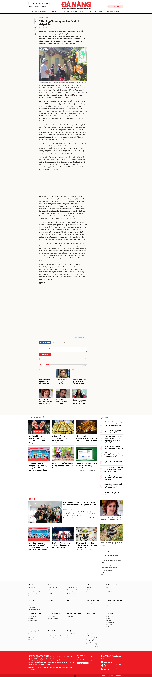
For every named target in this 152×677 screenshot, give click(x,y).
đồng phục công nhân (112, 555)
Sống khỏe (31, 605)
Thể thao (80, 11)
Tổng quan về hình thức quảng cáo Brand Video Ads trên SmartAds (86, 545)
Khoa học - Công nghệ (96, 11)
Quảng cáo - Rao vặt (92, 613)
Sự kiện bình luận (72, 631)
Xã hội (39, 11)
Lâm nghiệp (31, 637)
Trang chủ (41, 17)
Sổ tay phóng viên (71, 637)
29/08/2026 (33, 6)
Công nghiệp (70, 591)
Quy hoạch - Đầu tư (72, 587)
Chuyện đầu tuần (71, 633)
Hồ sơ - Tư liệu (109, 603)
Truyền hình (109, 613)
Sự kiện (88, 591)
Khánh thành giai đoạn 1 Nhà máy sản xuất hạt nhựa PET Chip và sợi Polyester (113, 485)
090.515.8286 (120, 6)
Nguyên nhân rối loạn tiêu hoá (114, 551)
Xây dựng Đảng (32, 587)
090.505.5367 (113, 6)
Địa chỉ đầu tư (51, 633)
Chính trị (34, 11)
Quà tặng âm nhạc (91, 642)
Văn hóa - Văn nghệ (63, 11)
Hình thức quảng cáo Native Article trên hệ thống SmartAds (86, 465)
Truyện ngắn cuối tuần (91, 637)
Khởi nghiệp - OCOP (72, 589)
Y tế (71, 11)
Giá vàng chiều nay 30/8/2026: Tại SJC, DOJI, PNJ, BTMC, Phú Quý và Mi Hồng (38, 439)
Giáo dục (54, 11)
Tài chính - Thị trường (72, 593)
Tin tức (88, 635)
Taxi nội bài (107, 565)
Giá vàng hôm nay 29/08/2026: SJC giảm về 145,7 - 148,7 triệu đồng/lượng (61, 439)
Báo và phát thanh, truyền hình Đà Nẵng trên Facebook (113, 665)
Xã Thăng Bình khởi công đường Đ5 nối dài (112, 493)
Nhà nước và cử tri (32, 593)
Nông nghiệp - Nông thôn (35, 631)
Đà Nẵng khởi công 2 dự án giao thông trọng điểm (112, 431)
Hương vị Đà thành (110, 622)
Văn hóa (108, 596)
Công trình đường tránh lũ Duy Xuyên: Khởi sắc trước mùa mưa (113, 447)
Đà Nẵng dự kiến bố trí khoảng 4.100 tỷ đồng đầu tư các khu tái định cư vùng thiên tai (113, 469)
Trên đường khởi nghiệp (92, 646)
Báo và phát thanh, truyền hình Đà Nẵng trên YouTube (113, 668)
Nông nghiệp (31, 633)
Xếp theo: (71, 359)
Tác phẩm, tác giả (110, 591)
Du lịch (49, 11)
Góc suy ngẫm (70, 635)
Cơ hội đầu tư (52, 631)
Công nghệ (89, 603)
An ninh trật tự (32, 616)
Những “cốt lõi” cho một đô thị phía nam (113, 462)
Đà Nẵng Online (108, 662)
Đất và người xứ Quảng (92, 633)
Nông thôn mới (32, 640)
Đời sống (75, 11)
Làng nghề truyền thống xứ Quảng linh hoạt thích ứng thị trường (62, 465)
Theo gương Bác (32, 589)
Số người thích (83, 359)
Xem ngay (92, 470)
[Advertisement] (63, 183)
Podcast (88, 631)
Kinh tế (44, 11)
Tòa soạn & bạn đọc (54, 613)
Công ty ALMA (107, 558)
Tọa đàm (108, 626)
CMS (110, 675)
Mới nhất (44, 6)
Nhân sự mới (31, 596)
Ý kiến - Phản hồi (52, 616)
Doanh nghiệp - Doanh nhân (55, 635)
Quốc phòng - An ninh (34, 613)
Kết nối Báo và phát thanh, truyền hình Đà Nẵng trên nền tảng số (111, 657)
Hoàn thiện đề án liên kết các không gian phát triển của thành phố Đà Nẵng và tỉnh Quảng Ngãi (113, 439)
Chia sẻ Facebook (46, 342)
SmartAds (81, 470)
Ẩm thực (88, 587)
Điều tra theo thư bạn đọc (54, 618)
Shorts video (109, 631)
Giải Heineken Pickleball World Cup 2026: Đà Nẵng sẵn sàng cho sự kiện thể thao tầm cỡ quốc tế (79, 504)
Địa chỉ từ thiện (32, 607)
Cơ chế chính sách (52, 637)
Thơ (107, 587)
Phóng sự (108, 618)
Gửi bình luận (45, 354)
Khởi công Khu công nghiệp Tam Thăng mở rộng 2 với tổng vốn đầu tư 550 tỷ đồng (113, 454)
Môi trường (31, 603)
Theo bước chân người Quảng (111, 11)
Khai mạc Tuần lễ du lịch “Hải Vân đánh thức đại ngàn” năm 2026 (61, 545)
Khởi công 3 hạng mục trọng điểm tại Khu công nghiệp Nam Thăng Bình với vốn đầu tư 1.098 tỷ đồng (38, 466)
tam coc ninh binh (106, 567)
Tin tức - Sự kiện (110, 616)
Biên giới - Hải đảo (32, 620)
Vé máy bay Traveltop (107, 570)
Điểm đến (88, 589)
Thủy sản (30, 635)
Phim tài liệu (109, 620)
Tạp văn (108, 593)
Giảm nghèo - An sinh (53, 591)
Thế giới (86, 11)
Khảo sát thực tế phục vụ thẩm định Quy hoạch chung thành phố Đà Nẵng (113, 477)
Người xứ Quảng (110, 605)
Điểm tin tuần (109, 624)
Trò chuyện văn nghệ (91, 644)
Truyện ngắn (109, 589)
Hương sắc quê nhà (91, 640)
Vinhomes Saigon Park (107, 572)
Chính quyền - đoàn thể (34, 591)
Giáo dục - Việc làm (52, 587)
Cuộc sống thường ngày (34, 609)
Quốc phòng (31, 618)
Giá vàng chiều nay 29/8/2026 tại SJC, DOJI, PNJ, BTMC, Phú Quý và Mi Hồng (86, 438)
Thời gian (76, 359)
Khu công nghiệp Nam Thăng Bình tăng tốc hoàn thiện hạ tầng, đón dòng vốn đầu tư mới (113, 423)
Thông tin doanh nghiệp (74, 613)
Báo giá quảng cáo (82, 663)
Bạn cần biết (70, 616)
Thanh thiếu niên (52, 593)
